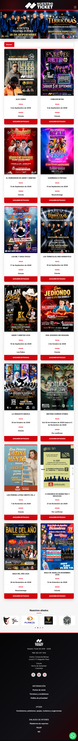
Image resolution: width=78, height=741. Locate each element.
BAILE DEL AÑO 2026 (20, 574)
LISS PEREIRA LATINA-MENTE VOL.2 (21, 495)
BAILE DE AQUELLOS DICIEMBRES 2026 (57, 574)
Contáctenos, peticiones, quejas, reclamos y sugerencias (39, 711)
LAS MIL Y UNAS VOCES (20, 257)
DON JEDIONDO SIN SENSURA (57, 335)
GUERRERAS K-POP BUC (57, 178)
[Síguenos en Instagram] (39, 675)
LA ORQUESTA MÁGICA (21, 414)
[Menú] (75, 7)
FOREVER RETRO (57, 99)
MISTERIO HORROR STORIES (57, 414)
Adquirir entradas (21, 122)
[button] (29, 37)
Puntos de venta (39, 690)
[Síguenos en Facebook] (33, 675)
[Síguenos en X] (45, 675)
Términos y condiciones (39, 694)
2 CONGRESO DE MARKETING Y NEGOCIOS (57, 495)
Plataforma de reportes (39, 724)
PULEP (39, 728)
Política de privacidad (39, 698)
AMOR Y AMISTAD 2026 (20, 335)
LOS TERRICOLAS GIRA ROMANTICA (57, 257)
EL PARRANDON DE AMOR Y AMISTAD (21, 178)
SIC (39, 732)
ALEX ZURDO (21, 99)
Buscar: (9, 44)
